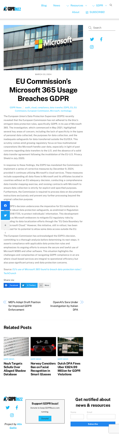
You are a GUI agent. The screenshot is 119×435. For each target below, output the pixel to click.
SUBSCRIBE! (97, 12)
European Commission (38, 111)
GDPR (99, 5)
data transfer (56, 107)
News (56, 5)
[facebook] (17, 407)
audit (27, 107)
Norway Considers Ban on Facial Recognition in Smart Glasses (43, 369)
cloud (34, 107)
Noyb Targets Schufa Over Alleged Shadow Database (15, 369)
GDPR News (15, 107)
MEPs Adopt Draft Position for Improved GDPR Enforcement (24, 306)
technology (66, 111)
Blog (44, 5)
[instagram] (13, 415)
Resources (76, 5)
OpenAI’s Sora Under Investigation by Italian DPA (64, 306)
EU (71, 107)
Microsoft (55, 111)
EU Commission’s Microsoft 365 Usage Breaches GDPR (43, 90)
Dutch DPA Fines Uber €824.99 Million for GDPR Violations (69, 369)
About (75, 12)
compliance (43, 107)
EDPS (66, 107)
